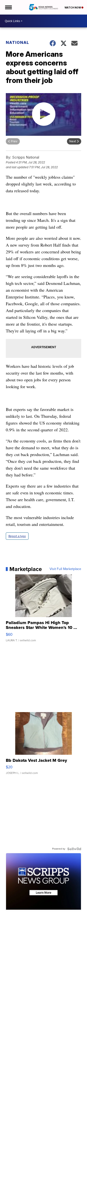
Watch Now (73, 7)
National (17, 42)
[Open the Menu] (8, 7)
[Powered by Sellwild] (74, 849)
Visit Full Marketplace (65, 569)
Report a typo (17, 536)
